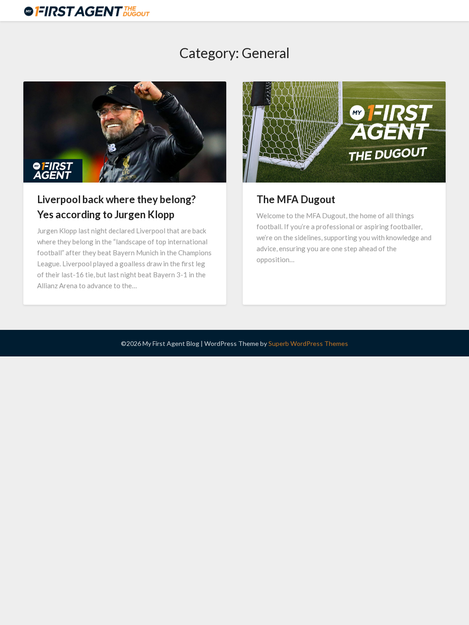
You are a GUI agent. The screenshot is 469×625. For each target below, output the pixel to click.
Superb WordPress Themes (308, 343)
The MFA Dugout (295, 199)
